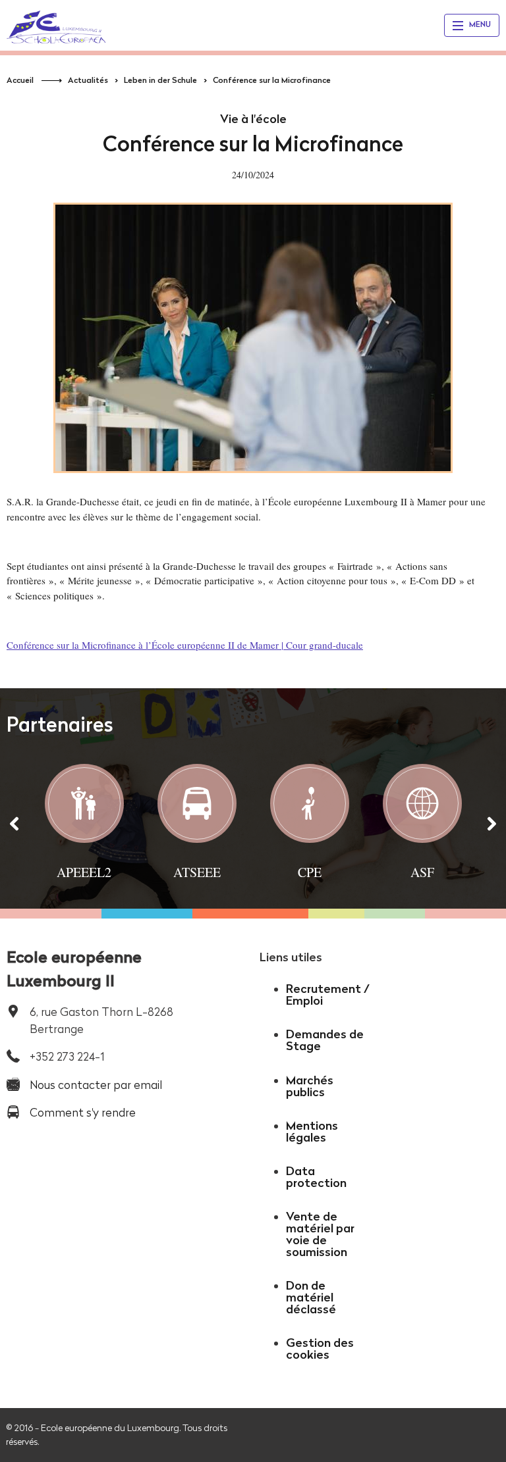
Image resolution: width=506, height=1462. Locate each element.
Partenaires (60, 724)
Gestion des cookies (320, 1348)
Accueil (20, 80)
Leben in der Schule (160, 80)
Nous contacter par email (96, 1085)
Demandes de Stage (325, 1039)
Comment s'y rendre (83, 1112)
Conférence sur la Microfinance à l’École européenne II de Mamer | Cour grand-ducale (185, 644)
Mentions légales (312, 1131)
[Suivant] (491, 823)
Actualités (88, 80)
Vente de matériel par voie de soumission (320, 1234)
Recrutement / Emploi (328, 994)
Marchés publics (309, 1085)
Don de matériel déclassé (311, 1297)
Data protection (316, 1176)
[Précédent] (14, 823)
